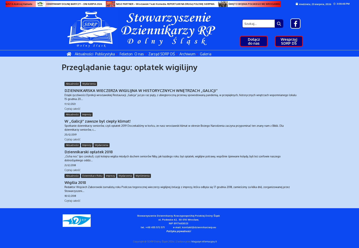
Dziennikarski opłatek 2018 (89, 151)
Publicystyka (105, 54)
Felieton (126, 54)
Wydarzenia (89, 83)
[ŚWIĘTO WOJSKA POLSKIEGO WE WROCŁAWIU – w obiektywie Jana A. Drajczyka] (220, 4)
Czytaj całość (72, 108)
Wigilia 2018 (75, 182)
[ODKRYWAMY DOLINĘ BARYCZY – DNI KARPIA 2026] (38, 4)
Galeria (205, 54)
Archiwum (187, 54)
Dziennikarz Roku (92, 175)
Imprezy (86, 114)
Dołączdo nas (254, 41)
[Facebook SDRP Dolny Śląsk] (295, 24)
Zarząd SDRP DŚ (161, 54)
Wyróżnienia (143, 175)
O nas (139, 54)
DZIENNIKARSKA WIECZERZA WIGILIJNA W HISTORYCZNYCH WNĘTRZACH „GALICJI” (141, 90)
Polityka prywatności (178, 231)
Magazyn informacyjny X (204, 241)
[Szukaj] (279, 23)
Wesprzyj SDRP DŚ (289, 41)
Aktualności (84, 54)
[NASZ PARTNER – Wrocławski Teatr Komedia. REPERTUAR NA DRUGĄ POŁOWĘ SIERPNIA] (108, 4)
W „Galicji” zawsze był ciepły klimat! (98, 121)
